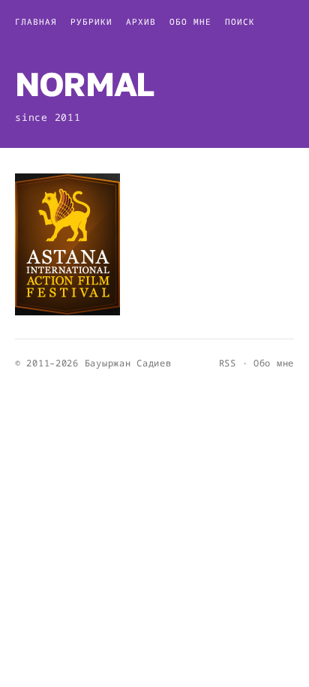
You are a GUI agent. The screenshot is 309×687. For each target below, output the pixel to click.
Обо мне (191, 21)
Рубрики (91, 21)
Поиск (240, 21)
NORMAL (84, 84)
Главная (36, 21)
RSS (227, 363)
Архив (141, 21)
